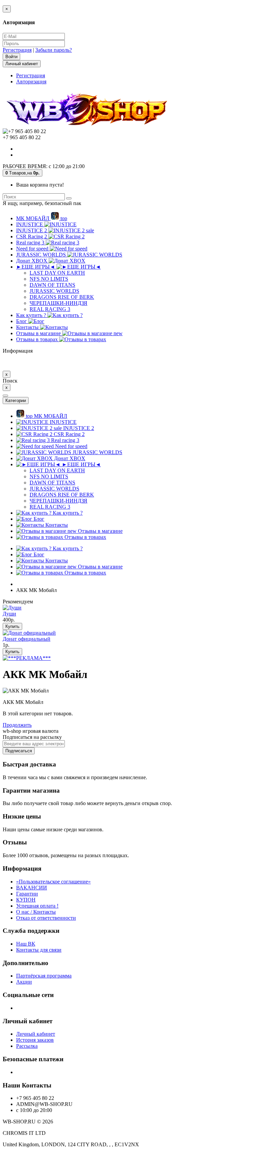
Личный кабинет (35, 1034)
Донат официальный (26, 639)
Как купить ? (31, 315)
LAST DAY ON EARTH (57, 273)
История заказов (35, 1040)
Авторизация (31, 81)
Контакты (28, 327)
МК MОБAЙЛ (41, 218)
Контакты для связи (38, 950)
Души (9, 614)
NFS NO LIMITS (49, 279)
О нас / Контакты (36, 912)
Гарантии (27, 894)
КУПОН (26, 900)
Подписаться (18, 750)
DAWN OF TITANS (52, 285)
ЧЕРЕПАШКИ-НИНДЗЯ (58, 303)
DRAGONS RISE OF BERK (62, 297)
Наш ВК (25, 944)
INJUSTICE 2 (55, 230)
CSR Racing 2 (32, 236)
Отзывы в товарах (37, 339)
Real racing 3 (31, 242)
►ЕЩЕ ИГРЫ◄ (36, 267)
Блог (22, 321)
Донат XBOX (32, 261)
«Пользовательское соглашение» (53, 881)
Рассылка (27, 1046)
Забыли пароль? (53, 50)
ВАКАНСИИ (31, 887)
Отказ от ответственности (46, 918)
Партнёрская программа (44, 976)
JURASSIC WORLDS (41, 254)
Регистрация (17, 50)
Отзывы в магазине (69, 333)
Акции (24, 982)
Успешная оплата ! (37, 906)
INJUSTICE (30, 224)
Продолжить (17, 725)
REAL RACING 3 (50, 309)
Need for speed (33, 248)
